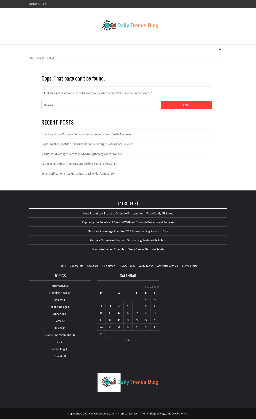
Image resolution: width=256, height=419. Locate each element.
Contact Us (76, 266)
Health (58, 328)
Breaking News (58, 293)
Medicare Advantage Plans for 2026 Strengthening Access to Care (81, 154)
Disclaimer (108, 266)
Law (58, 342)
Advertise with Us (167, 266)
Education (58, 314)
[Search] (220, 49)
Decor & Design (58, 307)
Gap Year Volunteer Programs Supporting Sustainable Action (79, 164)
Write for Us (146, 266)
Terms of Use (189, 266)
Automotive (58, 286)
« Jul (127, 340)
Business (58, 300)
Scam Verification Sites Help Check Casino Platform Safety (78, 173)
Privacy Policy (127, 266)
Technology (58, 349)
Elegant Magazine (160, 413)
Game (58, 321)
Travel (58, 356)
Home (62, 266)
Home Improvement (58, 335)
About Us (92, 266)
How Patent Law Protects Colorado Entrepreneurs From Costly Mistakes (86, 134)
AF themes (181, 413)
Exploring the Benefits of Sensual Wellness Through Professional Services (87, 144)
